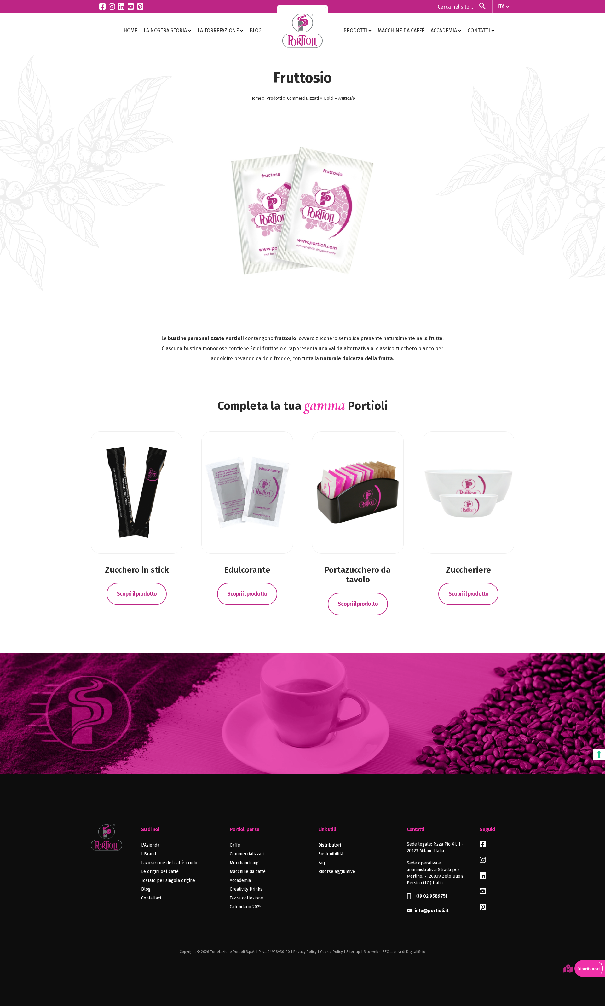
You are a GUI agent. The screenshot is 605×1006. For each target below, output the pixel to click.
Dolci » (330, 98)
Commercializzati (247, 854)
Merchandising (244, 862)
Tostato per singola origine (168, 880)
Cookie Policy (331, 952)
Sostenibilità (330, 854)
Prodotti (355, 30)
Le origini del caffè (160, 871)
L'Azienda (150, 845)
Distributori (329, 845)
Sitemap (353, 952)
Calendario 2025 (246, 907)
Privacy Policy (305, 952)
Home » (257, 98)
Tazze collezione (246, 898)
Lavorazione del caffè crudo (169, 862)
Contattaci (151, 898)
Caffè (235, 845)
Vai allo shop (302, 739)
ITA (501, 6)
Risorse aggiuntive (336, 871)
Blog (146, 889)
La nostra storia (166, 30)
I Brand (148, 854)
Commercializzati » (304, 98)
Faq (321, 862)
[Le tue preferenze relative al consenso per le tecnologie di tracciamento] (599, 754)
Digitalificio (415, 952)
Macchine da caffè (401, 30)
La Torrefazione (219, 30)
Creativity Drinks (246, 889)
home (130, 30)
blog (256, 30)
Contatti (479, 30)
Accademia (444, 30)
